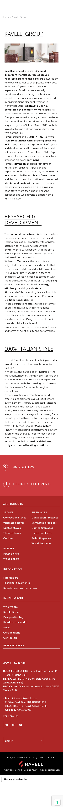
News (6, 627)
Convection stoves (14, 518)
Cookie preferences (50, 770)
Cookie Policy (30, 770)
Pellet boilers (11, 554)
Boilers (8, 548)
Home (6, 17)
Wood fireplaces (41, 543)
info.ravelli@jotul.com (24, 698)
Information (12, 569)
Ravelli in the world (14, 622)
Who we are (10, 607)
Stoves (8, 512)
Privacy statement (11, 770)
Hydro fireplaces (41, 533)
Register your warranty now (20, 588)
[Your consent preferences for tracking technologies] (57, 802)
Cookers (8, 538)
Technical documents (16, 583)
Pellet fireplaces (41, 538)
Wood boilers (11, 559)
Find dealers (10, 578)
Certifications (11, 633)
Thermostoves (12, 533)
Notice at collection (16, 779)
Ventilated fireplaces (44, 523)
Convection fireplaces (45, 518)
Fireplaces (39, 512)
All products (13, 504)
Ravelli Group (13, 598)
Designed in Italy (13, 617)
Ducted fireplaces (42, 528)
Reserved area (13, 645)
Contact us (10, 638)
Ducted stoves (12, 528)
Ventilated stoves (13, 523)
